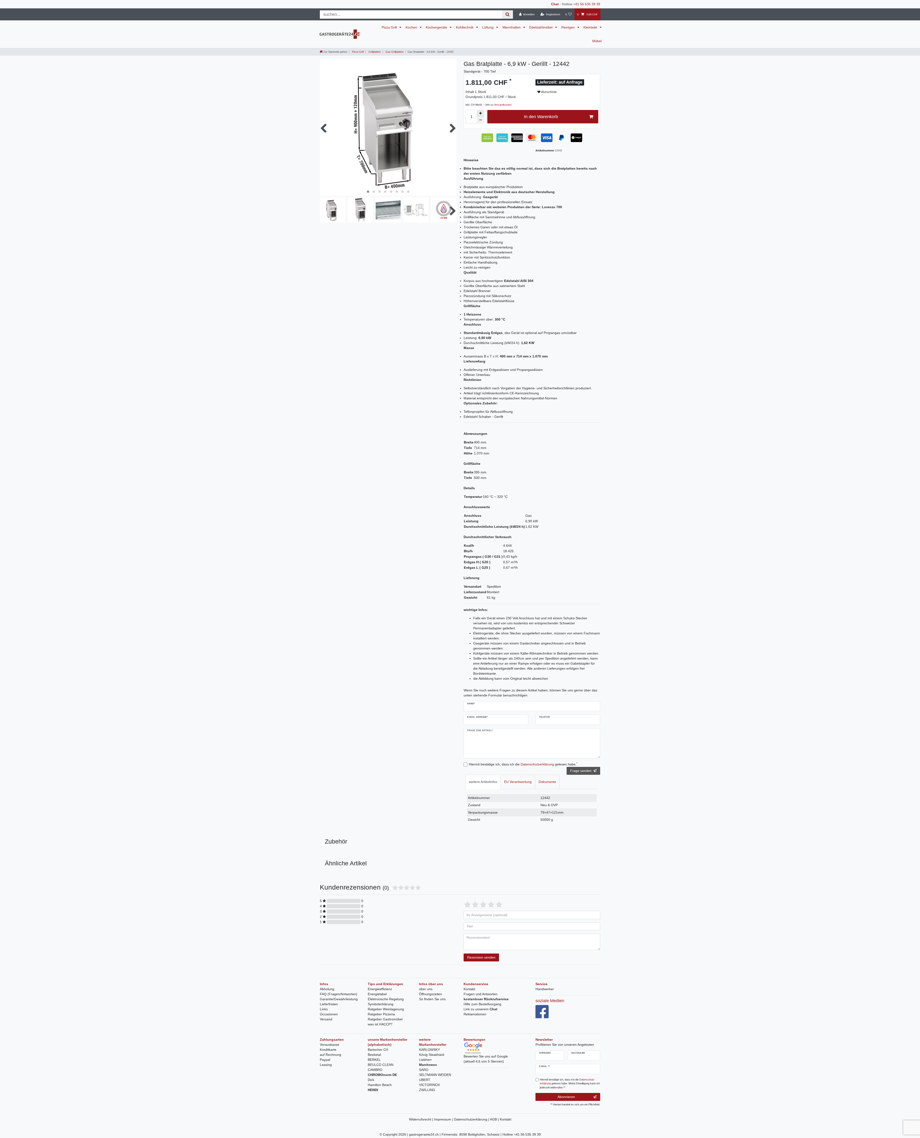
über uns (425, 989)
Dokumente (547, 782)
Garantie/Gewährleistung (339, 999)
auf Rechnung (330, 1055)
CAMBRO (375, 1070)
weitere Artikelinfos (483, 782)
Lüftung (488, 27)
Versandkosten (503, 104)
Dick (371, 1080)
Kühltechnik (465, 27)
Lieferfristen (329, 1004)
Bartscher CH (378, 1050)
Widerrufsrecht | (421, 1119)
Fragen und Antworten (480, 994)
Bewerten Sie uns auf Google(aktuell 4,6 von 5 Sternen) (486, 1058)
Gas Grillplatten (394, 51)
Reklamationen (475, 1014)
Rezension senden (481, 957)
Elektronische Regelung (386, 999)
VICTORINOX (429, 1085)
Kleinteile (590, 27)
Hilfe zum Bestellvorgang (482, 1004)
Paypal (325, 1060)
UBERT (424, 1080)
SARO (423, 1070)
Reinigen (568, 27)
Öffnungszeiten (430, 994)
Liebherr (425, 1060)
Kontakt (469, 989)
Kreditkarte (328, 1050)
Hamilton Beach (380, 1085)
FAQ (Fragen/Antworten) (338, 994)
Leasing (326, 1065)
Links (324, 1009)
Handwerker (544, 989)
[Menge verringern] (480, 120)
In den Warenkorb (541, 116)
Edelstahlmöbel (541, 27)
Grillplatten (374, 51)
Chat (555, 4)
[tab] (483, 782)
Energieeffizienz (380, 989)
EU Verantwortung (518, 782)
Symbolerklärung (380, 1004)
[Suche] (507, 14)
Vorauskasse (329, 1044)
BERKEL (374, 1060)
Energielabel (377, 994)
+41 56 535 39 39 (586, 4)
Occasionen (329, 1014)
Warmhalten (512, 27)
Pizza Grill (390, 27)
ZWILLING (427, 1090)
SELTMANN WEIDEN (435, 1075)
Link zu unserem (480, 1009)
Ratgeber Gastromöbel (385, 1019)
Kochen (412, 27)
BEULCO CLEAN (380, 1065)
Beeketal (374, 1055)
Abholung (327, 989)
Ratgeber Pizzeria (381, 1014)
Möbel (597, 41)
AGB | (495, 1119)
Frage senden (581, 771)
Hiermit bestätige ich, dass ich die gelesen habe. (523, 764)
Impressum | (444, 1119)
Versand (326, 1019)
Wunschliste (548, 92)
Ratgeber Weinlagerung (386, 1009)
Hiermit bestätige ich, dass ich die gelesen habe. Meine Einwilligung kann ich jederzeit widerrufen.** (570, 1083)
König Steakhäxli (431, 1055)
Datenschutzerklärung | (472, 1119)
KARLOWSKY (429, 1050)
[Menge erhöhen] (480, 113)
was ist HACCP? (380, 1024)
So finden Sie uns (432, 999)
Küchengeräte (437, 27)
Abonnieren (566, 1097)
